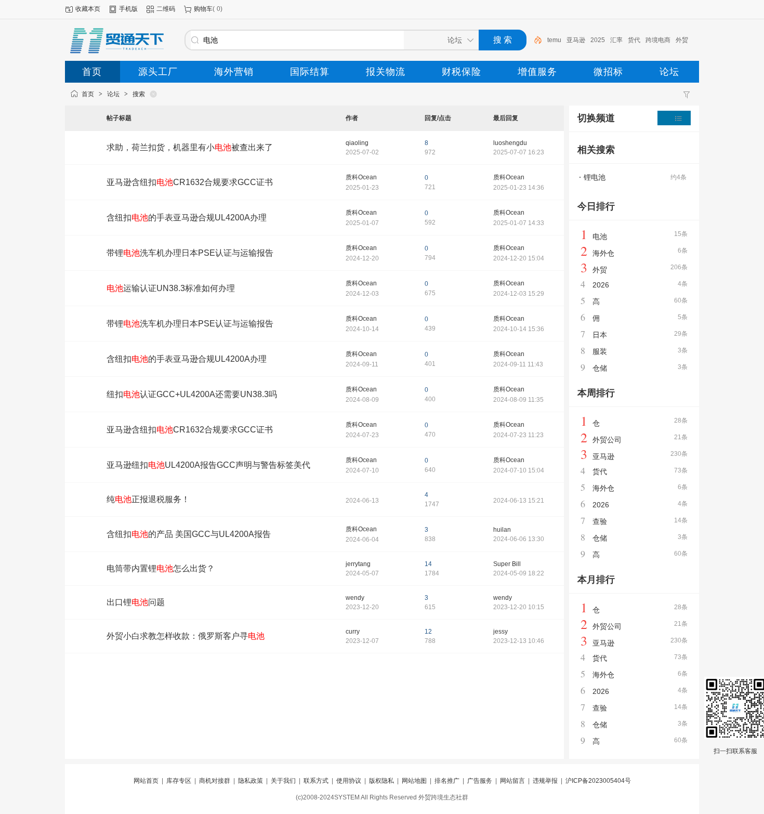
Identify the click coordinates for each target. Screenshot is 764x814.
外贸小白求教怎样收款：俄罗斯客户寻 (186, 636)
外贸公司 (607, 440)
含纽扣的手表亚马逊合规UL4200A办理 (187, 217)
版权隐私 (381, 780)
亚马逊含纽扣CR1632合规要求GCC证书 (190, 182)
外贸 (682, 40)
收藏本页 (87, 8)
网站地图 (414, 780)
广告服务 (479, 780)
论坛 (113, 94)
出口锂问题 (136, 602)
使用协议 (348, 780)
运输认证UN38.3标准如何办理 (171, 288)
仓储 (599, 368)
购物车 (203, 8)
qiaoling (357, 143)
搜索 (139, 94)
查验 (599, 521)
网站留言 (512, 780)
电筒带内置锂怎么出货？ (161, 568)
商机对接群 (214, 780)
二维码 (165, 8)
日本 (599, 335)
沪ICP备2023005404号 (598, 780)
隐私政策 (250, 780)
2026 (600, 285)
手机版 (128, 8)
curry (353, 631)
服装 (599, 351)
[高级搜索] (534, 40)
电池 (599, 236)
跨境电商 (658, 40)
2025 (597, 40)
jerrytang (358, 564)
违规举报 (545, 780)
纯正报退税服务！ (148, 499)
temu (554, 40)
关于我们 (283, 780)
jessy (500, 631)
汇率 (616, 40)
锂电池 (594, 177)
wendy (355, 597)
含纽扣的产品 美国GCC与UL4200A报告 (189, 534)
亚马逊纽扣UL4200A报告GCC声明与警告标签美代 (208, 465)
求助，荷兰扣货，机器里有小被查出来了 (190, 147)
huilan (502, 529)
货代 (634, 40)
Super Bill (507, 564)
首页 (88, 94)
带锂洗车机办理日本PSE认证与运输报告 (190, 252)
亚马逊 (576, 40)
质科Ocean (361, 177)
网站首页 (146, 780)
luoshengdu (510, 143)
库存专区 (178, 780)
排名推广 (446, 780)
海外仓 (603, 253)
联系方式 (316, 780)
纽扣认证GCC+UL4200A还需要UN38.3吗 (192, 394)
